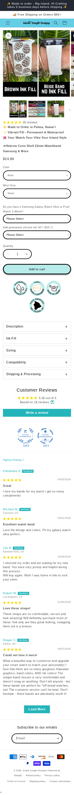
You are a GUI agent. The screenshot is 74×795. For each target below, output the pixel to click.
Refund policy (33, 775)
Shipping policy (37, 781)
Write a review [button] (37, 412)
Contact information (60, 781)
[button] (8, 23)
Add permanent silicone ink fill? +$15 (26, 227)
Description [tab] (14, 326)
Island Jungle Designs (35, 770)
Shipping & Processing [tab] (23, 374)
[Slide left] (4, 110)
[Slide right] (69, 110)
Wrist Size (9, 185)
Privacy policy (52, 775)
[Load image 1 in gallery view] (18, 109)
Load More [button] (36, 709)
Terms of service (16, 781)
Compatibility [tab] (16, 362)
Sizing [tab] (11, 350)
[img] (12, 480)
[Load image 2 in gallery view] (36, 109)
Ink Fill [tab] (11, 338)
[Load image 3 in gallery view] (55, 109)
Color (6, 167)
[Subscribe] (57, 738)
